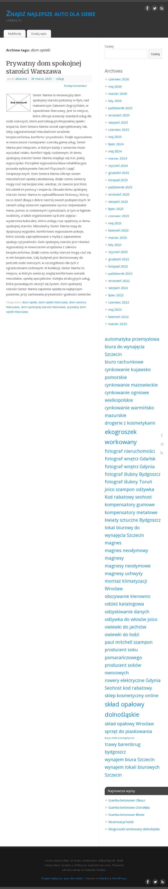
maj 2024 (115, 151)
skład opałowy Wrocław (129, 724)
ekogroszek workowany (121, 437)
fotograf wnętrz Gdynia (130, 466)
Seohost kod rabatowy (128, 688)
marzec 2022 (117, 324)
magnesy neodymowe (128, 566)
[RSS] (162, 9)
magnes (113, 543)
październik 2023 (120, 187)
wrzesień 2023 (119, 194)
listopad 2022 (118, 266)
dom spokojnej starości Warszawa (43, 307)
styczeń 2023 (118, 252)
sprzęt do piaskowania (128, 731)
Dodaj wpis (39, 34)
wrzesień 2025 (119, 115)
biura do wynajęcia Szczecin (125, 350)
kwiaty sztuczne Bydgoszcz (133, 520)
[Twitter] (155, 9)
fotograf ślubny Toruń (128, 482)
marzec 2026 (117, 93)
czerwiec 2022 (118, 302)
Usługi (60, 79)
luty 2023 (115, 245)
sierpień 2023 (118, 201)
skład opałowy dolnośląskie (124, 709)
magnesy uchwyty (124, 573)
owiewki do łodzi (122, 634)
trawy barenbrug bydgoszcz (123, 748)
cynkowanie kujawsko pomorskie (128, 373)
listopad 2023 (118, 180)
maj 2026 (115, 86)
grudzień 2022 (118, 259)
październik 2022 (120, 273)
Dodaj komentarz (75, 86)
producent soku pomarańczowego (123, 653)
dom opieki (29, 302)
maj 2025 (115, 137)
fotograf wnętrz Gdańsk (130, 459)
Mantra (104, 878)
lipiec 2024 (116, 144)
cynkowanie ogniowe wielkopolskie (127, 396)
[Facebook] (147, 9)
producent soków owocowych (123, 669)
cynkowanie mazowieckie (131, 385)
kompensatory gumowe (130, 504)
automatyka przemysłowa (132, 339)
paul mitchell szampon (129, 642)
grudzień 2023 (118, 173)
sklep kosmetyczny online (131, 695)
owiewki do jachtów (125, 627)
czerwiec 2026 (118, 79)
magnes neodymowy (126, 550)
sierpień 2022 (118, 288)
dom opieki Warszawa (53, 302)
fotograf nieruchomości (130, 451)
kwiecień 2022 (118, 317)
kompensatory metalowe (131, 512)
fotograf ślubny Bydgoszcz (132, 474)
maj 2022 (115, 309)
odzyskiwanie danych (127, 612)
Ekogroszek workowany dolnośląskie (134, 829)
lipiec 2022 (116, 295)
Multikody (14, 34)
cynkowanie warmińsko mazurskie (129, 411)
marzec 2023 (117, 237)
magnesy (114, 558)
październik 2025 (120, 108)
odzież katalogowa (124, 604)
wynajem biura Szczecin (130, 759)
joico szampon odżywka (129, 489)
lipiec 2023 (116, 209)
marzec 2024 (117, 158)
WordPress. (119, 878)
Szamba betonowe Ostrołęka (129, 807)
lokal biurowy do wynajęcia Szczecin (124, 531)
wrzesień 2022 (119, 281)
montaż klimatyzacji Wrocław (126, 585)
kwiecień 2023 (118, 230)
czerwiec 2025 (118, 129)
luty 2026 (115, 101)
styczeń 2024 (118, 165)
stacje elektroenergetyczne (119, 737)
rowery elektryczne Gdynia (133, 680)
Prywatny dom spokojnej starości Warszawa (43, 67)
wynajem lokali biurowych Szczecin (132, 771)
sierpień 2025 (118, 122)
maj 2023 (115, 223)
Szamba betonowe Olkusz (126, 800)
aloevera (21, 79)
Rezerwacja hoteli (121, 822)
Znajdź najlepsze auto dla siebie (50, 13)
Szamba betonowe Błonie (126, 815)
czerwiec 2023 (118, 216)
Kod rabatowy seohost (128, 497)
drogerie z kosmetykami (130, 423)
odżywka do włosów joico (131, 619)
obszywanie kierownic (128, 596)
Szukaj (109, 46)
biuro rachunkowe (124, 362)
